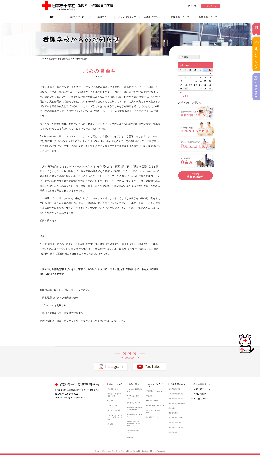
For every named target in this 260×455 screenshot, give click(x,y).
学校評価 (110, 424)
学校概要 (110, 400)
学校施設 (130, 437)
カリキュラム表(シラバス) (134, 397)
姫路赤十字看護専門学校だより (61, 59)
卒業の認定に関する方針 (134, 415)
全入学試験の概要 (175, 389)
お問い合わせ (210, 6)
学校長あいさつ (112, 389)
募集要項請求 (173, 413)
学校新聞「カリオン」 (153, 417)
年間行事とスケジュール (154, 391)
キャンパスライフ (127, 17)
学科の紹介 (134, 384)
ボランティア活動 (152, 400)
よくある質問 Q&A (175, 422)
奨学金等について (175, 408)
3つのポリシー (112, 405)
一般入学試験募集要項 (176, 394)
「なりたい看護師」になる (134, 390)
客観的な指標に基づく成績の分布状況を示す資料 (134, 423)
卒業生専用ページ (208, 17)
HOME (43, 59)
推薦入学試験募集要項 (176, 398)
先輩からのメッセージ (176, 427)
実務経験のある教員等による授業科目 (134, 409)
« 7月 (185, 96)
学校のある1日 (151, 396)
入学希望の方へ (152, 17)
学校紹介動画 (173, 432)
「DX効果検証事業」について (134, 431)
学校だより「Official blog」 (153, 411)
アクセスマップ (200, 399)
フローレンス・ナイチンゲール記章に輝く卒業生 (114, 417)
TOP (52, 17)
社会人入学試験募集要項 (177, 403)
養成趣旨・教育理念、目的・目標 (114, 395)
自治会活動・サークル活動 (155, 405)
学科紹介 (102, 17)
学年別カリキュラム (133, 403)
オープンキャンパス (175, 418)
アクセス (192, 6)
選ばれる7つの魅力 (113, 410)
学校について (77, 17)
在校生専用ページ (180, 17)
